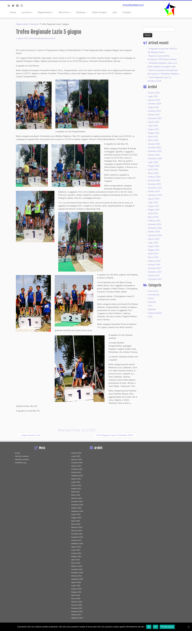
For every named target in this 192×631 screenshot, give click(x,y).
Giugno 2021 (153, 129)
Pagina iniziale (22, 24)
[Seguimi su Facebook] (18, 5)
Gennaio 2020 (154, 180)
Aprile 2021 (153, 136)
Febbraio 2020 (154, 177)
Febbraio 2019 (154, 220)
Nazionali (34, 24)
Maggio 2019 (153, 209)
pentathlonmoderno (47, 38)
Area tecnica (153, 291)
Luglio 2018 (153, 242)
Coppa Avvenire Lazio (29, 435)
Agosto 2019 (153, 198)
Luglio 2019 (153, 202)
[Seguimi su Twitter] (14, 5)
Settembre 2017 (155, 279)
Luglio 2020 (153, 162)
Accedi (17, 453)
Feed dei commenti (22, 459)
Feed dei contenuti (22, 456)
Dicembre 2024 (154, 103)
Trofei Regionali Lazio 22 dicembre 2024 (115, 435)
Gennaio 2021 (154, 144)
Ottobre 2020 (154, 155)
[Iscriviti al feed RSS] (10, 5)
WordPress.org (20, 463)
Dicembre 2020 (154, 147)
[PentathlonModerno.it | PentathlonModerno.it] (170, 9)
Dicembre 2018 (154, 224)
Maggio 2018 (153, 250)
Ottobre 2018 (154, 231)
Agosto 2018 (153, 239)
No (155, 627)
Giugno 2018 (153, 246)
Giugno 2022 (153, 107)
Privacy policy (167, 627)
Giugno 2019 (153, 206)
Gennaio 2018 (154, 264)
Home (13, 12)
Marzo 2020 (153, 173)
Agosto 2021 (153, 122)
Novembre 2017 (155, 272)
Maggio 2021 (153, 133)
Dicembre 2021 (154, 111)
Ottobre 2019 (154, 191)
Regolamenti (44, 12)
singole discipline (155, 313)
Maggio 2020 (153, 166)
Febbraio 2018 (154, 261)
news (150, 305)
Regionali (152, 309)
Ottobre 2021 (154, 114)
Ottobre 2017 (154, 275)
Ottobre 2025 (154, 92)
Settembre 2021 (155, 118)
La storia (26, 12)
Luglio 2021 (153, 125)
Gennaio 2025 (154, 100)
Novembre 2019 (155, 187)
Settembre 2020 (155, 158)
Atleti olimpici (99, 12)
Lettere (151, 298)
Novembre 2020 (155, 151)
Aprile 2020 (153, 169)
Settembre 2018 (155, 235)
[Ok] (188, 626)
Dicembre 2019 (154, 184)
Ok (149, 627)
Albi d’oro (63, 12)
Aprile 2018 (153, 253)
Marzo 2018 (153, 257)
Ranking (80, 12)
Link (114, 12)
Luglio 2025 (153, 96)
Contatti (126, 12)
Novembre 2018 (155, 228)
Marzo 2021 (153, 140)
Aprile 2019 (153, 213)
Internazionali (153, 294)
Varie (150, 316)
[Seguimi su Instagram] (23, 5)
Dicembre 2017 (154, 268)
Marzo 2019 (153, 217)
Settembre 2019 (155, 195)
